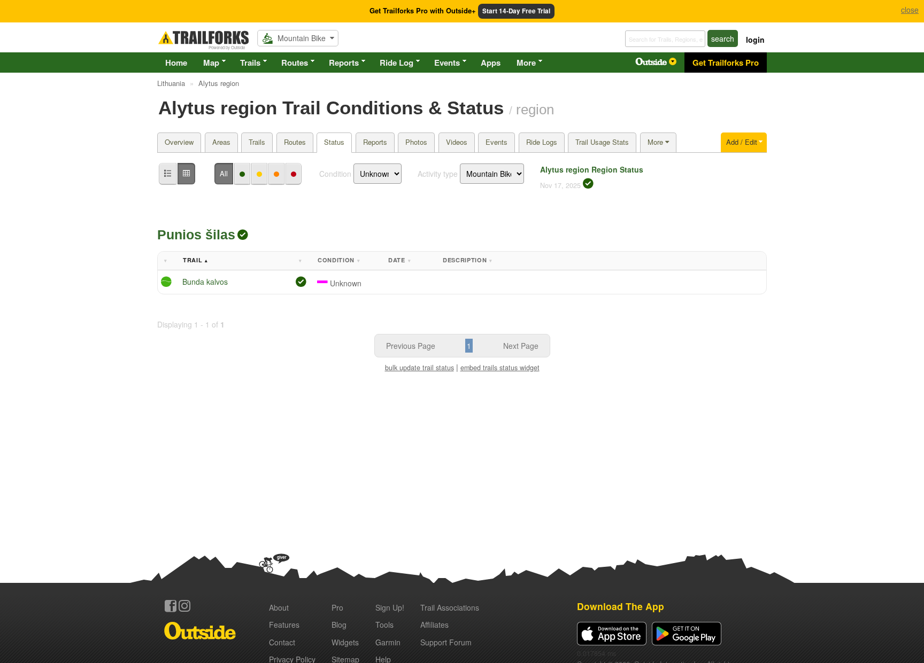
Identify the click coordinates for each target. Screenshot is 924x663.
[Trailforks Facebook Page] (170, 605)
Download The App (620, 606)
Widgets (345, 642)
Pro (337, 607)
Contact (282, 642)
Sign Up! (389, 607)
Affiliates (434, 624)
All (224, 173)
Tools (384, 624)
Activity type (438, 173)
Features (284, 624)
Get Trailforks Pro (725, 62)
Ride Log (396, 62)
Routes (294, 62)
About (279, 607)
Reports (344, 62)
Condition (335, 173)
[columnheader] (168, 261)
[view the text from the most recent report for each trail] (186, 173)
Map (211, 62)
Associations (449, 607)
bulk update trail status (419, 367)
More (526, 62)
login (755, 39)
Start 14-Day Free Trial (516, 10)
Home (176, 62)
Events (447, 62)
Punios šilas (196, 234)
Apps (490, 62)
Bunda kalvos (205, 281)
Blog (339, 624)
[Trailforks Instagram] (184, 605)
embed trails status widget (500, 367)
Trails (250, 62)
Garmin (388, 642)
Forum (446, 642)
